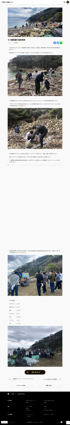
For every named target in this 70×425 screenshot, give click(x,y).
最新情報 (45, 406)
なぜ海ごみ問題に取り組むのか (49, 400)
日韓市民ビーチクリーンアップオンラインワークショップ (23, 379)
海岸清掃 (16, 42)
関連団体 (27, 402)
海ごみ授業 (28, 410)
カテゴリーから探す (21, 385)
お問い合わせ (29, 422)
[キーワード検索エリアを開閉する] (64, 2)
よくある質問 (28, 416)
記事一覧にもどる (36, 372)
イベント (45, 408)
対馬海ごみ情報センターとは (31, 400)
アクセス (41, 422)
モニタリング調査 (29, 406)
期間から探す (49, 385)
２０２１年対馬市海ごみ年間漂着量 (50, 379)
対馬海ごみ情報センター (8, 2)
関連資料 (45, 402)
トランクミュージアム (29, 414)
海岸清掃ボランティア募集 (48, 414)
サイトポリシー (35, 422)
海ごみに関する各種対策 (48, 410)
